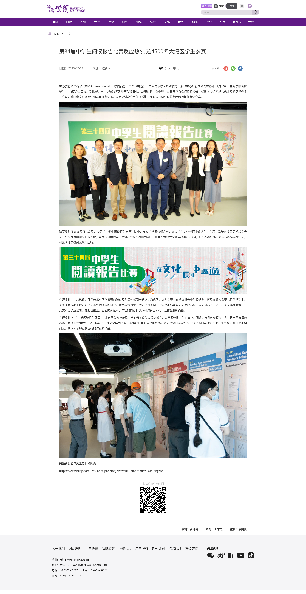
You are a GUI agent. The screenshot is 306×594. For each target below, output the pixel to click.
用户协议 (91, 548)
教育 (181, 22)
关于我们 (58, 548)
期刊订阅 (158, 548)
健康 (195, 22)
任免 (223, 22)
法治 (153, 22)
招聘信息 (175, 548)
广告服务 (141, 548)
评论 (111, 22)
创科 (139, 22)
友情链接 (191, 548)
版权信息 (125, 548)
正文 (68, 33)
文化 (167, 22)
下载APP (232, 5)
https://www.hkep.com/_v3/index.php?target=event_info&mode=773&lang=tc (111, 471)
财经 (125, 22)
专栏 (97, 22)
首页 (55, 22)
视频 (83, 22)
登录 (221, 6)
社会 (209, 22)
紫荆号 (237, 22)
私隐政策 (108, 548)
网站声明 (75, 548)
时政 (69, 22)
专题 (251, 22)
